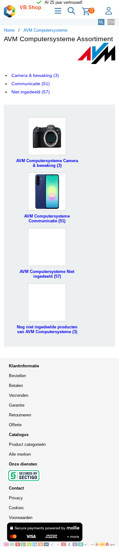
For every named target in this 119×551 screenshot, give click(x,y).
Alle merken (20, 454)
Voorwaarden (20, 517)
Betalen (16, 385)
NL (101, 22)
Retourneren (20, 415)
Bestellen (17, 375)
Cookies (16, 507)
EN (111, 22)
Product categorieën (27, 444)
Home (9, 30)
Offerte (15, 424)
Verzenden (18, 395)
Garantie (16, 405)
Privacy (16, 498)
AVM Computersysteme (45, 30)
